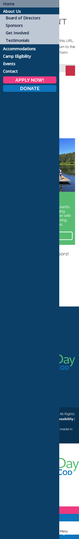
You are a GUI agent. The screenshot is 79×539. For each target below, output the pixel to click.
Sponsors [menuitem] (14, 25)
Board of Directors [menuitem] (23, 17)
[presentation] (71, 281)
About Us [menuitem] (12, 11)
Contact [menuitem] (10, 71)
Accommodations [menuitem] (19, 48)
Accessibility (62, 419)
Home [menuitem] (8, 3)
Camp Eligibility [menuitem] (17, 56)
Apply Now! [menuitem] (29, 80)
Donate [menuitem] (30, 88)
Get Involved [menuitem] (17, 32)
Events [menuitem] (9, 63)
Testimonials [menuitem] (17, 40)
